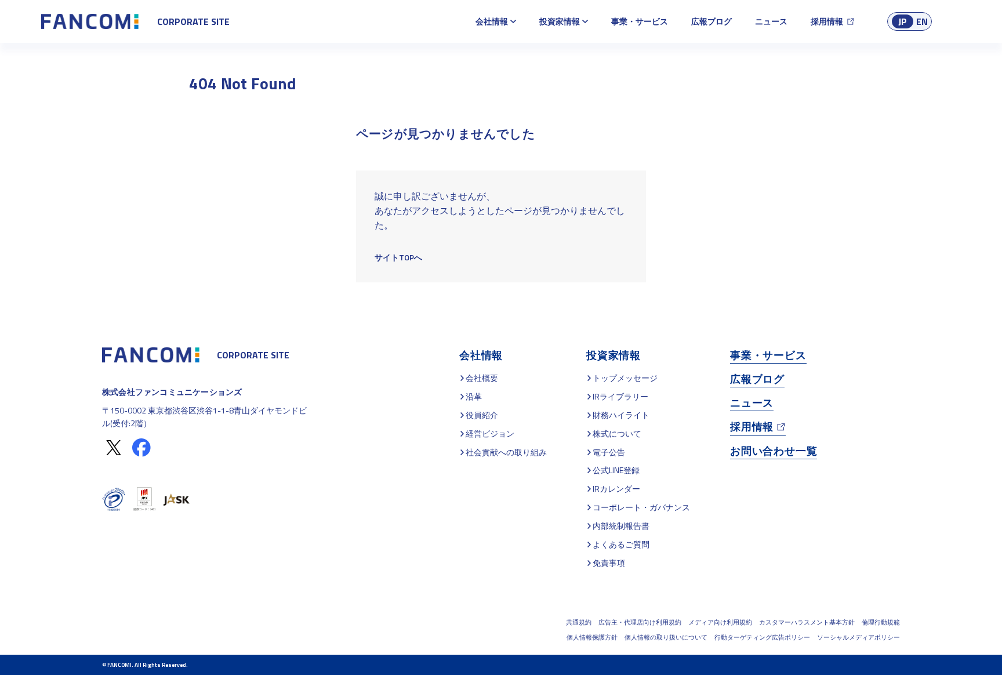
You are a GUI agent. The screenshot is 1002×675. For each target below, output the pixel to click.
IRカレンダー (616, 488)
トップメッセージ (625, 378)
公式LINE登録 (616, 470)
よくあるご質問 (621, 544)
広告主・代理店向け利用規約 (639, 622)
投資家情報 (559, 21)
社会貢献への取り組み (506, 452)
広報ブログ (711, 21)
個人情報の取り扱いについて (666, 637)
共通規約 (578, 622)
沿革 (474, 396)
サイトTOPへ (398, 257)
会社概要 (482, 378)
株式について (617, 433)
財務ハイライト (621, 415)
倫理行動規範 (881, 622)
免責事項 (609, 563)
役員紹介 (482, 415)
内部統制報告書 (621, 526)
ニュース (771, 21)
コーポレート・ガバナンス (641, 507)
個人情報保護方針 (592, 637)
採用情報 (827, 21)
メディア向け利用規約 (720, 622)
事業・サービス (639, 21)
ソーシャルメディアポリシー (858, 637)
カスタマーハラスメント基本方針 (807, 622)
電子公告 (609, 452)
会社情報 (491, 21)
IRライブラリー (620, 396)
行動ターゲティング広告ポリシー (762, 637)
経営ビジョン (490, 433)
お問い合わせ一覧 (773, 451)
